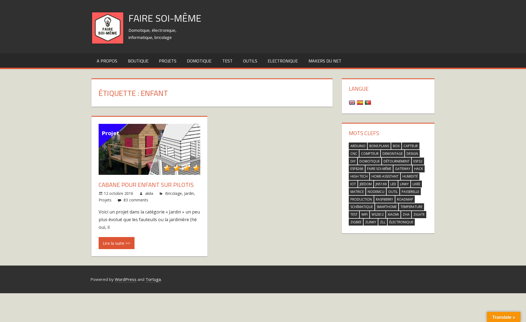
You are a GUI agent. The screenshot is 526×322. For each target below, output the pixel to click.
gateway (402, 168)
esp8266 (356, 168)
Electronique (283, 61)
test (227, 61)
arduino (357, 146)
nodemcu (376, 191)
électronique (401, 222)
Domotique (199, 61)
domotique (369, 161)
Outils (250, 61)
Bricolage (173, 193)
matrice (357, 191)
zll (382, 222)
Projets (167, 61)
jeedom (366, 184)
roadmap (405, 199)
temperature (411, 206)
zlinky (370, 222)
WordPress (125, 279)
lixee (416, 184)
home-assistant (385, 176)
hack (418, 168)
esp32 (417, 161)
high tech (359, 176)
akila (149, 193)
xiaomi (393, 214)
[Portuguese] (369, 102)
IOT (353, 184)
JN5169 (381, 184)
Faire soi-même (164, 17)
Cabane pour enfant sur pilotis (146, 184)
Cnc (353, 153)
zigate (419, 214)
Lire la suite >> (116, 243)
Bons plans (379, 146)
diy (353, 161)
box (396, 146)
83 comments (136, 200)
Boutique (138, 61)
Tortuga (153, 279)
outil (393, 191)
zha (406, 214)
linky (404, 184)
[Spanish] (361, 102)
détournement (397, 161)
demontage (392, 153)
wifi (364, 214)
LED (393, 184)
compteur (370, 153)
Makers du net (324, 61)
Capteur (411, 146)
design (412, 153)
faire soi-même (379, 168)
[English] (353, 102)
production (361, 199)
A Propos (107, 61)
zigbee (355, 222)
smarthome (387, 206)
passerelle (410, 191)
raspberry (384, 199)
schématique (361, 206)
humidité (410, 176)
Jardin (189, 193)
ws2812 (377, 214)
